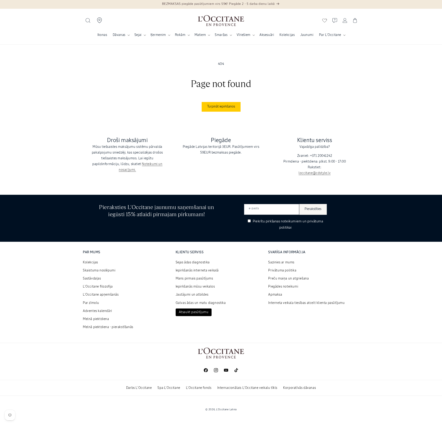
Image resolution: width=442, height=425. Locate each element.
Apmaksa (275, 294)
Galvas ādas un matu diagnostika (201, 303)
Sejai (138, 35)
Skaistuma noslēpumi (99, 270)
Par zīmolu (91, 303)
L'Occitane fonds (199, 388)
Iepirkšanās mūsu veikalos (195, 286)
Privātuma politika (282, 270)
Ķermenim (158, 35)
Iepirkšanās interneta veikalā (197, 270)
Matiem (200, 35)
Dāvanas (119, 35)
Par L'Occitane (330, 35)
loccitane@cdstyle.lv (315, 173)
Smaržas (221, 35)
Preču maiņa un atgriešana (288, 278)
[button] (88, 20)
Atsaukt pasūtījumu (194, 312)
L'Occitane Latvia (226, 409)
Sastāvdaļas (92, 278)
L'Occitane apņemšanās (101, 294)
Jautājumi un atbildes (192, 294)
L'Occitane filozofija (98, 286)
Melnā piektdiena (96, 319)
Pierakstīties (313, 209)
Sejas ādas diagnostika (193, 262)
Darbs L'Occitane (139, 388)
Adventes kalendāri (97, 311)
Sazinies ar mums (281, 262)
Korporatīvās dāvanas (299, 388)
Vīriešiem (243, 35)
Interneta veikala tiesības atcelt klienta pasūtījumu (306, 303)
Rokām (180, 35)
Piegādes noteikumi (283, 286)
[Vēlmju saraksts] (325, 20)
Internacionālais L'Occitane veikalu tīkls (247, 388)
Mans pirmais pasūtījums (194, 278)
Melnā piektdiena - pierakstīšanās (108, 327)
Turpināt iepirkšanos (221, 106)
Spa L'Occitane (168, 388)
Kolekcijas (90, 262)
